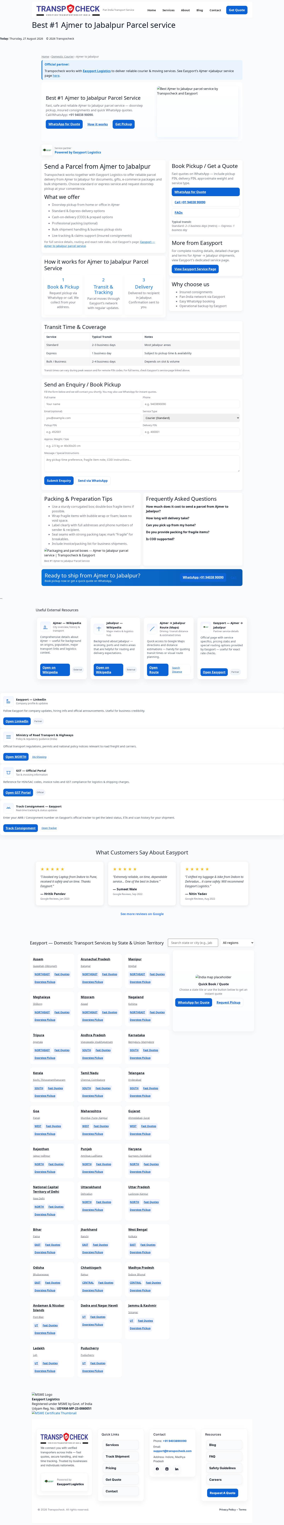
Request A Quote (223, 1493)
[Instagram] (167, 1469)
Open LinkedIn (17, 721)
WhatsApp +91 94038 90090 (203, 577)
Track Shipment (117, 1456)
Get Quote (237, 10)
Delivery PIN (150, 425)
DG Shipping (39, 757)
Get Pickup (123, 124)
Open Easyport (214, 672)
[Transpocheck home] (64, 1438)
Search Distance (177, 669)
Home (151, 10)
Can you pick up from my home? (171, 525)
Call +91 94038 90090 (190, 202)
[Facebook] (157, 1469)
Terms (242, 1509)
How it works (98, 124)
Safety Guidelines (222, 1468)
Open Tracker (49, 828)
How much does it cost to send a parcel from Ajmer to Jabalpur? (187, 508)
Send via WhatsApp (93, 481)
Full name (49, 397)
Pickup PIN (50, 425)
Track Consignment (21, 828)
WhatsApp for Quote (64, 124)
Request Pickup (228, 1002)
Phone (146, 397)
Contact (215, 10)
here (56, 75)
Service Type (150, 411)
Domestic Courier (62, 56)
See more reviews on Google (142, 914)
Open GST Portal (18, 792)
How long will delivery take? (167, 518)
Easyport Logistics (97, 71)
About (185, 10)
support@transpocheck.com (172, 1451)
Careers (215, 1480)
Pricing (111, 1468)
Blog (199, 10)
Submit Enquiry (59, 481)
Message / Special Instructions (61, 453)
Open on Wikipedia (50, 669)
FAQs (179, 212)
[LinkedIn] (176, 1469)
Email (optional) (53, 411)
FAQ (212, 1456)
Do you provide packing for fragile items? (177, 532)
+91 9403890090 (175, 1440)
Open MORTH (16, 757)
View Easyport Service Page (195, 269)
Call (233, 577)
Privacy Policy (227, 1509)
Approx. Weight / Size (56, 439)
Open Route (154, 669)
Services (168, 10)
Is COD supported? (160, 539)
